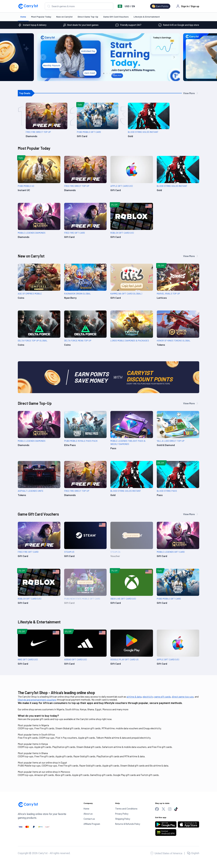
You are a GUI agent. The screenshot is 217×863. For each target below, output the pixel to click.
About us (88, 814)
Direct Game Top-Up (88, 16)
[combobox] (79, 6)
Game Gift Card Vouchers (116, 16)
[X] (163, 809)
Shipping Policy (122, 819)
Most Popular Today (41, 16)
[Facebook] (157, 809)
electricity (148, 696)
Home (23, 16)
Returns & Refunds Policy (127, 824)
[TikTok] (176, 809)
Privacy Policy (121, 814)
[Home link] (28, 6)
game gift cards (162, 696)
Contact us (89, 819)
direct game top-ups (183, 696)
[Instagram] (169, 809)
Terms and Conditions (126, 808)
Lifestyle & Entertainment (147, 16)
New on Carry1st (64, 16)
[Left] (43, 57)
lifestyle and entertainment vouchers (37, 699)
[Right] (174, 57)
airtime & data (134, 696)
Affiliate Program (92, 824)
